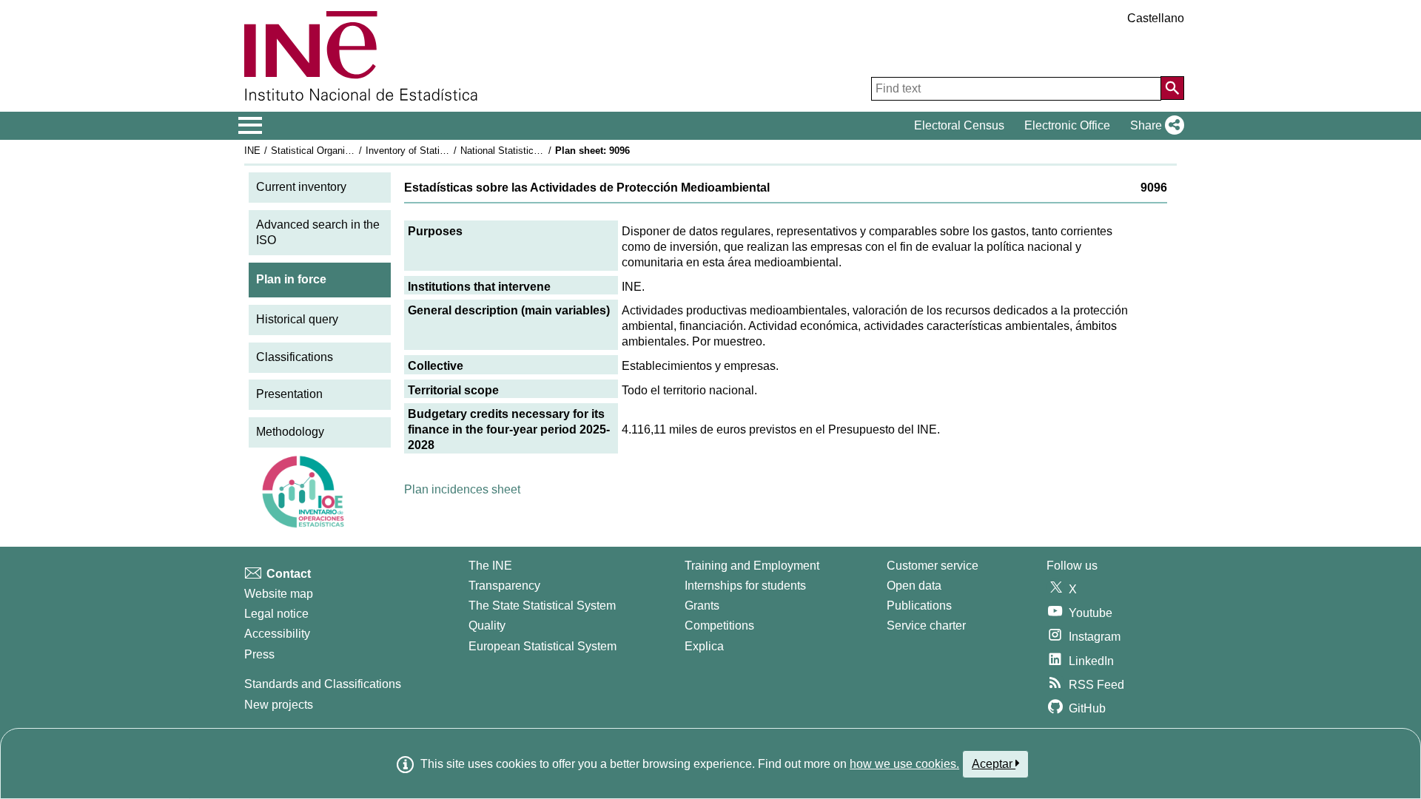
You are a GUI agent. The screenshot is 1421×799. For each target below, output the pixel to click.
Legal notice (276, 613)
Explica (704, 646)
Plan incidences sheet (462, 489)
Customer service (932, 565)
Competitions (719, 625)
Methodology (290, 431)
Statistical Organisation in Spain (340, 150)
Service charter (926, 625)
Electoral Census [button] (959, 125)
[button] (1154, 125)
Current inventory (301, 187)
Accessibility (277, 633)
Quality (486, 625)
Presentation (289, 394)
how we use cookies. (904, 764)
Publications (919, 605)
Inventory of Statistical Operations (439, 150)
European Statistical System (542, 646)
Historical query (297, 319)
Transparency (504, 585)
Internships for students (745, 585)
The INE (490, 565)
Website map (278, 593)
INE (252, 150)
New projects (278, 704)
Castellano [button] (1155, 18)
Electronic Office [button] (1067, 125)
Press (259, 654)
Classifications (294, 357)
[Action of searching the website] (1172, 88)
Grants (702, 605)
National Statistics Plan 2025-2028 (534, 150)
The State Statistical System (542, 605)
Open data (914, 585)
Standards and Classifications (322, 684)
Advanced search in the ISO (318, 232)
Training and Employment (752, 565)
